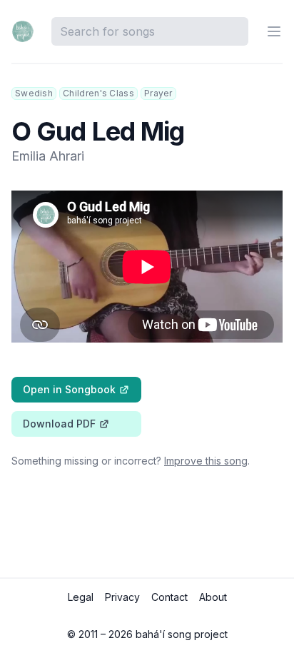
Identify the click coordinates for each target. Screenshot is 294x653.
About (213, 597)
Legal (80, 597)
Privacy (122, 597)
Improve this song (206, 461)
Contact (169, 597)
